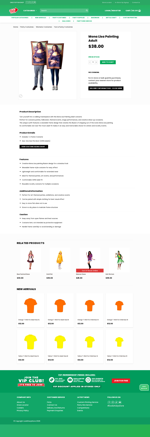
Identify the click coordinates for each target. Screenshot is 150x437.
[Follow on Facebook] (27, 2)
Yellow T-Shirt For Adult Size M (58, 356)
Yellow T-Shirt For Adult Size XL (28, 356)
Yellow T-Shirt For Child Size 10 (117, 356)
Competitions (83, 408)
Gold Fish (49, 274)
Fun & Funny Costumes (63, 27)
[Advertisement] (17, 427)
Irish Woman (110, 274)
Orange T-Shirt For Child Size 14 (88, 320)
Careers (20, 408)
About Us (21, 402)
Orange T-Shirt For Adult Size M (58, 320)
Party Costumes (27, 27)
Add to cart (108, 62)
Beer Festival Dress (23, 274)
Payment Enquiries (55, 410)
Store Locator (107, 2)
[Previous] (17, 269)
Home (15, 27)
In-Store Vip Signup (122, 2)
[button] (132, 10)
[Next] (133, 269)
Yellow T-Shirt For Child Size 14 (88, 356)
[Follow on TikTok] (32, 2)
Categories (29, 10)
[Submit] (86, 10)
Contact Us (136, 2)
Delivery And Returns (56, 408)
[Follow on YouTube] (34, 2)
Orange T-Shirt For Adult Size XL (29, 320)
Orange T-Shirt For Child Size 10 (117, 320)
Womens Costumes (44, 27)
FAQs (49, 402)
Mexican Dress (81, 274)
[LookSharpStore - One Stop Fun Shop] (13, 10)
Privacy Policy (23, 410)
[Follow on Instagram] (29, 2)
